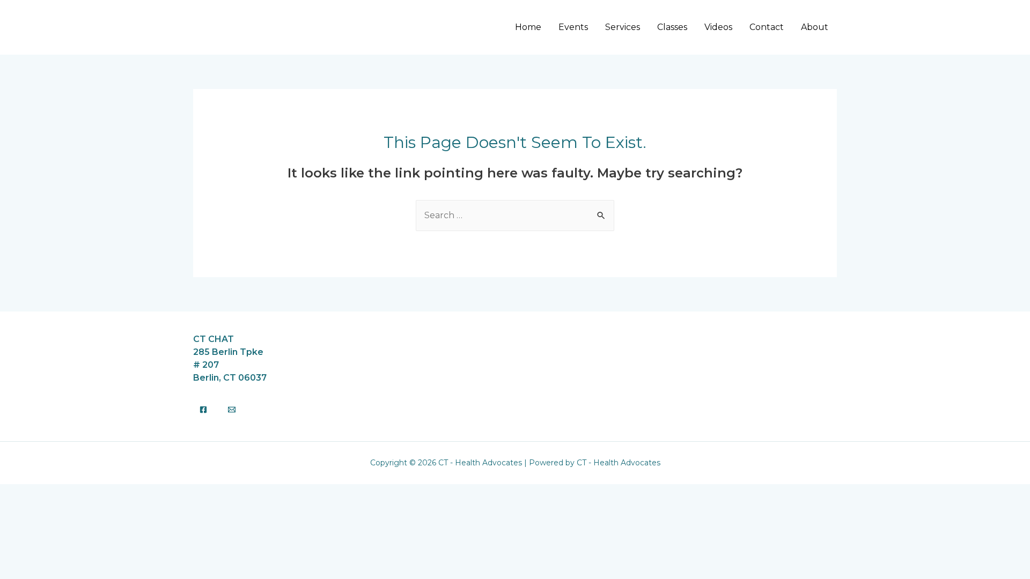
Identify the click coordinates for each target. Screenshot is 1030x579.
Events (573, 27)
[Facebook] (203, 409)
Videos (718, 27)
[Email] (232, 409)
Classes (672, 27)
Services (622, 27)
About (814, 27)
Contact (766, 27)
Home (528, 27)
